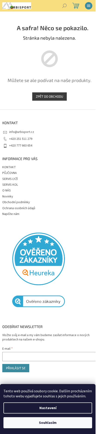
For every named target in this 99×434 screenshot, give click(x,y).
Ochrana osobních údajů (18, 208)
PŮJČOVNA (9, 173)
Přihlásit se (16, 368)
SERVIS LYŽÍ (10, 179)
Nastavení (47, 408)
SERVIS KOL (10, 184)
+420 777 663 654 (20, 145)
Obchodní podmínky (16, 202)
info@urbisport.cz (21, 132)
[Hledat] (64, 5)
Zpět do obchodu (49, 96)
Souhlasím (48, 422)
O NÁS (6, 190)
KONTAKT (9, 167)
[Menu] (88, 5)
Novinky (7, 196)
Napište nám (10, 214)
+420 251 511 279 (20, 139)
